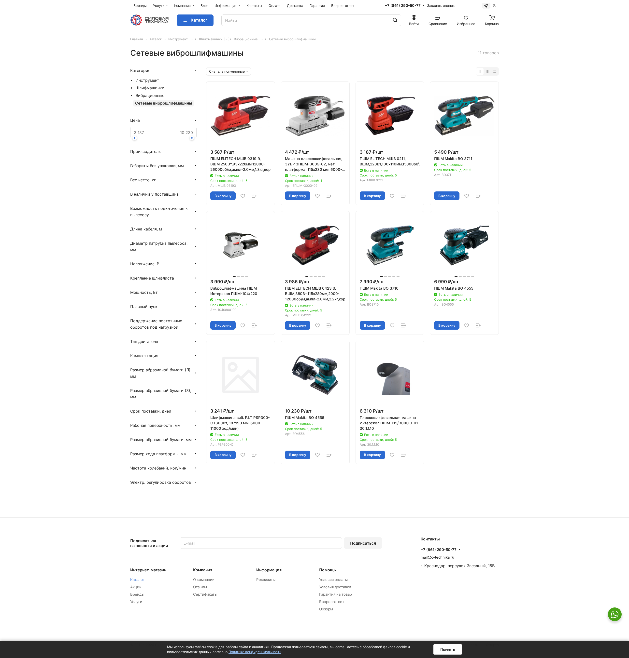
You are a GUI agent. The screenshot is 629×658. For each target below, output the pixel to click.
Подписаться (363, 543)
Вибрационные (150, 95)
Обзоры (326, 609)
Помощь (327, 569)
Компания (202, 569)
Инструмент (147, 80)
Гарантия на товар (335, 594)
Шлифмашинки (150, 87)
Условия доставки (335, 587)
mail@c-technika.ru (437, 557)
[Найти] (395, 20)
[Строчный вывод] (487, 71)
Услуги (136, 601)
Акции (136, 587)
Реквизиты (265, 579)
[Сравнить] (254, 196)
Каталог (137, 579)
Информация (269, 569)
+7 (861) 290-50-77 (403, 5)
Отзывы (200, 587)
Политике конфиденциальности (255, 652)
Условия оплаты (333, 579)
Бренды (137, 594)
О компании (203, 579)
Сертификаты (205, 594)
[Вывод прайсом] (494, 71)
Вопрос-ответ (331, 601)
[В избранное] (243, 196)
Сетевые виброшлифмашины (163, 103)
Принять (447, 649)
